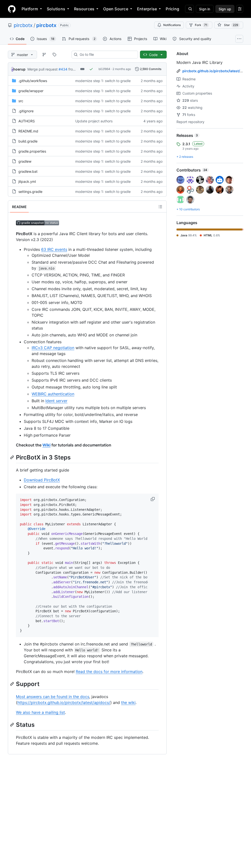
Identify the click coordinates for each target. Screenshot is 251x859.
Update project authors (94, 121)
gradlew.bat (28, 171)
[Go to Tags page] (54, 54)
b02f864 (104, 69)
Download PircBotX (42, 479)
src (20, 101)
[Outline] (160, 207)
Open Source (115, 8)
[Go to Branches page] (44, 54)
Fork (201, 25)
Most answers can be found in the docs (52, 696)
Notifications (172, 25)
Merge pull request (42, 69)
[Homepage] (12, 9)
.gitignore (26, 111)
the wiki (128, 702)
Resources (84, 8)
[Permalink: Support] (12, 683)
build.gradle (28, 141)
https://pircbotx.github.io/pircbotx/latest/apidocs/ (63, 702)
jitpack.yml (27, 181)
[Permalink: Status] (12, 724)
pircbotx (23, 25)
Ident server (56, 400)
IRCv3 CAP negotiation (53, 347)
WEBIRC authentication (53, 393)
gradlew (24, 161)
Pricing (172, 8)
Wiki (46, 445)
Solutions (56, 8)
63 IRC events (54, 249)
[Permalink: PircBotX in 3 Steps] (12, 457)
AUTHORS (26, 121)
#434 (63, 69)
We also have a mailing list (40, 712)
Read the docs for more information (109, 671)
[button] (153, 499)
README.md (28, 131)
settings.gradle (30, 191)
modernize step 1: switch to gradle (103, 81)
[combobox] (107, 54)
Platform (30, 8)
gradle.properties (32, 151)
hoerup (19, 69)
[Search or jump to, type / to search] (189, 9)
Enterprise (147, 8)
